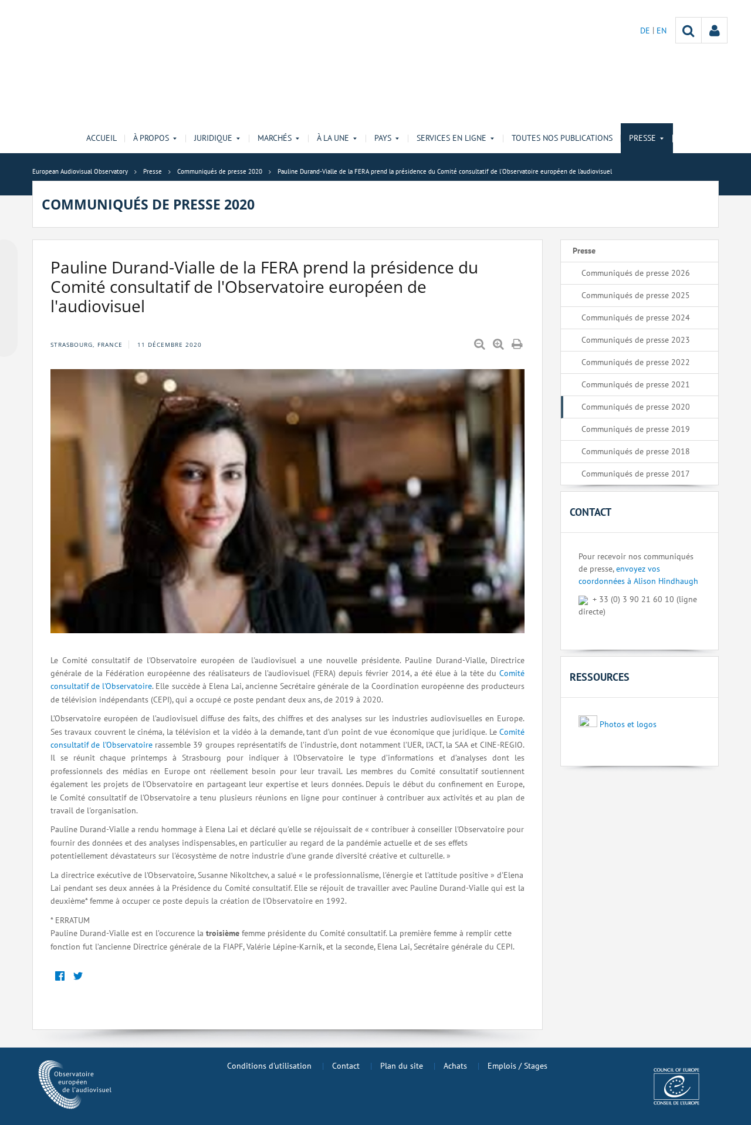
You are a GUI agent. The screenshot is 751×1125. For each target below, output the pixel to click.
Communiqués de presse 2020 (635, 406)
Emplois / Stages (517, 1065)
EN (662, 30)
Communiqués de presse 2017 (635, 473)
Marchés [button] (275, 138)
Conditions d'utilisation (269, 1065)
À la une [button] (333, 138)
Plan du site (401, 1065)
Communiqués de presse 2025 (635, 295)
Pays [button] (382, 138)
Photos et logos (628, 724)
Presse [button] (642, 138)
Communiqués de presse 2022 (635, 362)
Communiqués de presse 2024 (635, 317)
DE (646, 30)
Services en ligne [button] (451, 138)
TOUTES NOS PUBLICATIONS (562, 138)
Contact (346, 1065)
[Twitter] (78, 976)
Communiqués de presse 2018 (635, 451)
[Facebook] (59, 976)
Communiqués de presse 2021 (635, 384)
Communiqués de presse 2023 (635, 340)
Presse (584, 250)
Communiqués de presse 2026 (635, 273)
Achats (455, 1065)
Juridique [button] (213, 138)
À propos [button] (151, 138)
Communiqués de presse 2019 (635, 429)
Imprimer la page (518, 344)
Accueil (101, 138)
